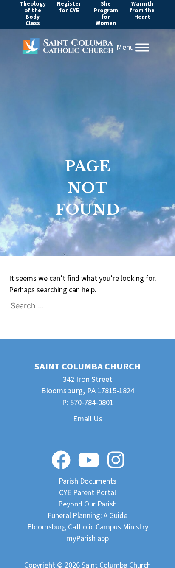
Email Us (87, 418)
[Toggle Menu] (142, 47)
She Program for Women (105, 13)
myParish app (87, 538)
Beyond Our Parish (87, 504)
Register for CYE (69, 7)
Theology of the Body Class (33, 13)
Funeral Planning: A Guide (87, 515)
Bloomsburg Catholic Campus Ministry (87, 527)
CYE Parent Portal (87, 492)
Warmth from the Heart (142, 10)
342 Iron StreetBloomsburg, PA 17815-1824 (87, 385)
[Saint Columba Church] (68, 48)
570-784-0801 (91, 402)
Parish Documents (87, 481)
